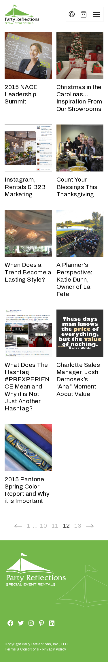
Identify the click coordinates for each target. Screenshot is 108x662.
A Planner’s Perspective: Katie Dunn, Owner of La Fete (74, 279)
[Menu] (96, 14)
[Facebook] (3, 623)
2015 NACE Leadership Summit (21, 94)
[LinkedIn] (44, 623)
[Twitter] (13, 623)
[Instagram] (24, 623)
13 (77, 526)
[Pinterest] (34, 623)
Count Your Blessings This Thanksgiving (77, 186)
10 (43, 526)
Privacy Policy (54, 649)
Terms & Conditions (22, 649)
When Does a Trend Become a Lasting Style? (28, 272)
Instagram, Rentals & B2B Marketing (25, 186)
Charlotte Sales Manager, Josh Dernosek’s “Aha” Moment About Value (78, 379)
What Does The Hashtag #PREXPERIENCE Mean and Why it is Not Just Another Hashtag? (27, 387)
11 (55, 526)
